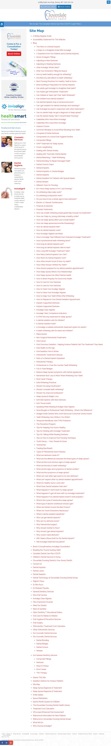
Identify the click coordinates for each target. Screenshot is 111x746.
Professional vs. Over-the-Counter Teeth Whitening (56, 365)
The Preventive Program (46, 424)
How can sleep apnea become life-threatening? (55, 223)
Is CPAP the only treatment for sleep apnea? (54, 317)
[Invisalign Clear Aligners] (13, 107)
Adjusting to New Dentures (47, 61)
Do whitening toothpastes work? (49, 196)
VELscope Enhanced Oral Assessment (48, 712)
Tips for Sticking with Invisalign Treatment (53, 431)
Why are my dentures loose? (47, 521)
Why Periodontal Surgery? (46, 524)
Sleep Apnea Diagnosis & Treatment (47, 688)
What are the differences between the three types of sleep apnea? (62, 459)
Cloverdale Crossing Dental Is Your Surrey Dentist (52, 560)
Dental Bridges (42, 644)
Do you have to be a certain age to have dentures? (56, 199)
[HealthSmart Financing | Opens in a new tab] (13, 118)
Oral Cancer (41, 341)
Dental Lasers (38, 571)
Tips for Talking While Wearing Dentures (52, 434)
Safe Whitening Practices (46, 382)
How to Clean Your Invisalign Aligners (51, 292)
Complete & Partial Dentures (47, 133)
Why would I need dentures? (47, 535)
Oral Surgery (38, 623)
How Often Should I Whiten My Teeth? (51, 265)
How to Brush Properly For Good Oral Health (54, 279)
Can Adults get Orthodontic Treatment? (52, 92)
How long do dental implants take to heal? (53, 247)
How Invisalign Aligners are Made (49, 234)
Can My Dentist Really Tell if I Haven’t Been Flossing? (57, 116)
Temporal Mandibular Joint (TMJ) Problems (53, 421)
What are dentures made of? (47, 455)
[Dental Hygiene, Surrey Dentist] (6, 167)
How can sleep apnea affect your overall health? (55, 220)
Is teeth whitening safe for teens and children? (54, 331)
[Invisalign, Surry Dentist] (6, 193)
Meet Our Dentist (40, 605)
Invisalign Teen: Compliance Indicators (51, 313)
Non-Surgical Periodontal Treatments (51, 337)
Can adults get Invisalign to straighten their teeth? (56, 88)
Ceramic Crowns (42, 126)
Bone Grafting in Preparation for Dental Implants (55, 85)
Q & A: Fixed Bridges (44, 369)
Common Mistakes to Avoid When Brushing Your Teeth (58, 130)
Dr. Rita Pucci (38, 585)
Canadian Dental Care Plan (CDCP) (46, 553)
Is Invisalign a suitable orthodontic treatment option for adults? (61, 327)
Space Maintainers (40, 698)
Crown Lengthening (44, 147)
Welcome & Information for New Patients (49, 716)
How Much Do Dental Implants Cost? (51, 258)
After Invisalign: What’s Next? (47, 67)
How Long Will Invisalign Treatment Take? (53, 251)
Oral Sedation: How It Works (47, 351)
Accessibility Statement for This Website (49, 40)
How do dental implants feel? (48, 227)
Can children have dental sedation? (50, 99)
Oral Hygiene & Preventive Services (47, 619)
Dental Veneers (42, 182)
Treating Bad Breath (44, 448)
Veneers (39, 651)
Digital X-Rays (38, 581)
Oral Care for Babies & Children (45, 616)
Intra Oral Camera (40, 595)
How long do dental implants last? (50, 244)
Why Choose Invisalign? (42, 726)
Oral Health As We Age (45, 348)
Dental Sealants (42, 175)
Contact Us (37, 564)
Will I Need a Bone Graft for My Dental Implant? (55, 538)
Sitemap (101, 734)
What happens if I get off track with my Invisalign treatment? (60, 493)
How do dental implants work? (48, 230)
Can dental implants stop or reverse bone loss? (55, 102)
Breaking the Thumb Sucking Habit (47, 550)
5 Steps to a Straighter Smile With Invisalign (53, 50)
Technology (34, 734)
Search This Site (39, 677)
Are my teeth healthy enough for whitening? (53, 74)
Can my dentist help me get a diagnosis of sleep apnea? (58, 112)
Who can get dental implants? (48, 518)
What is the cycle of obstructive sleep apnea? (54, 500)
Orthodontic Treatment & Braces (49, 355)
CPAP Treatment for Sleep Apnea (49, 144)
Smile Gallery (38, 695)
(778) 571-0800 (49, 7)
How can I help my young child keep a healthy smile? (57, 216)
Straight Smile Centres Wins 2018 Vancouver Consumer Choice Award (64, 414)
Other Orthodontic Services (44, 630)
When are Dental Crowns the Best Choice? (53, 507)
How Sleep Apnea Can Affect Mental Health (53, 275)
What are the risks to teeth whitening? (51, 466)
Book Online (65, 7)
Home (3, 734)
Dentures (40, 662)
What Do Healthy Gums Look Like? (50, 483)
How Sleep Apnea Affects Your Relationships (54, 272)
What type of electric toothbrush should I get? (54, 504)
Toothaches (41, 445)
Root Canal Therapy (44, 379)
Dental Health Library (64, 734)
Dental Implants (42, 168)
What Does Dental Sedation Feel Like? (51, 486)
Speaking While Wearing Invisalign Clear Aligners (55, 407)
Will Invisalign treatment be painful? (50, 542)
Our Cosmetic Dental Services (45, 633)
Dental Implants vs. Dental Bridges (50, 171)
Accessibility (7, 735)
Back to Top (5, 737)
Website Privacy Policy (85, 734)
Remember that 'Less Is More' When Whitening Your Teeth (59, 376)
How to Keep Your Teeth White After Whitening (55, 296)
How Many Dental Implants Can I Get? (51, 254)
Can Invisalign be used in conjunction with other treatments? (60, 109)
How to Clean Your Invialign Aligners (50, 289)
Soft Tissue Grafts (43, 403)
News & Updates (39, 609)
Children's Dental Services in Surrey (47, 557)
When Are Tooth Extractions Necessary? (52, 511)
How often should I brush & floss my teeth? (53, 261)
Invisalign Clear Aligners (45, 310)
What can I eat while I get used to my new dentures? (57, 476)
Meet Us (9, 734)
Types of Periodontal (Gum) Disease (50, 452)
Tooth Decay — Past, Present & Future (51, 441)
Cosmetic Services (19, 138)
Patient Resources (51, 734)
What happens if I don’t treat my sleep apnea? (54, 490)
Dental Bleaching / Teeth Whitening (50, 157)
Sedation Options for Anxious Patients (48, 681)
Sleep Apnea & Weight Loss (47, 396)
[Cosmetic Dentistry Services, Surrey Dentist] (6, 141)
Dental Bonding (42, 640)
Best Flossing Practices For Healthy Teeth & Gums (56, 81)
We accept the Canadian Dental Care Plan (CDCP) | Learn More (54, 24)
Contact (74, 734)
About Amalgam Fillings (46, 57)
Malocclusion (41, 334)
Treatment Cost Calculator (43, 709)
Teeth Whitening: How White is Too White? (53, 417)
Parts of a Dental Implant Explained (50, 358)
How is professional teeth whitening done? (53, 241)
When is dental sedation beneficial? (50, 514)
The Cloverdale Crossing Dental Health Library (51, 705)
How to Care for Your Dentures (48, 282)
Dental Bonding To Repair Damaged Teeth (53, 161)
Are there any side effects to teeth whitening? (54, 78)
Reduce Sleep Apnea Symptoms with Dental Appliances (58, 372)
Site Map (36, 684)
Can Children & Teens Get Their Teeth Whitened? (55, 95)
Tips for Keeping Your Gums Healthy (50, 428)
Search (95, 734)
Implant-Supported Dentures (48, 303)
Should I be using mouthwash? (48, 386)
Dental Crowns (42, 647)
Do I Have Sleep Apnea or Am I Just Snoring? (54, 189)
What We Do (38, 722)
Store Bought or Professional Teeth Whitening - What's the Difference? (64, 410)
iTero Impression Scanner (43, 602)
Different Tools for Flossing (47, 185)
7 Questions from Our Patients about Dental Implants (57, 54)
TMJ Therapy (41, 673)
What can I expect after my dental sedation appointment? (59, 479)
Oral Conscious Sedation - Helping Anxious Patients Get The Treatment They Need (69, 344)
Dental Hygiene (18, 164)
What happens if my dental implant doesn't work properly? (59, 497)
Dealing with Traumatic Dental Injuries (51, 154)
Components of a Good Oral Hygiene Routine (54, 137)
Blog (35, 43)
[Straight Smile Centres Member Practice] (13, 90)
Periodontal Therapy (44, 362)
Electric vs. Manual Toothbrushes (49, 202)
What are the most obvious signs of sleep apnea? (56, 462)
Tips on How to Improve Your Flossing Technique (56, 438)
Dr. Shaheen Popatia (41, 588)
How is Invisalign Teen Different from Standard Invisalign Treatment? (63, 237)
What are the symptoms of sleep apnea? (52, 473)
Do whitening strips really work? (49, 192)
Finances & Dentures (44, 206)
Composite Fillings (43, 140)
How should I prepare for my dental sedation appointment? (60, 268)
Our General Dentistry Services (45, 655)
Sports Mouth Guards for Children (46, 702)
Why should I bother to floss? (48, 528)
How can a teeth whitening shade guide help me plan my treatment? (63, 213)
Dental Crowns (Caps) (45, 164)
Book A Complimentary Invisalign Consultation (51, 547)
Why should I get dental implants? (50, 531)
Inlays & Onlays (42, 666)
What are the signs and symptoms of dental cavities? (57, 469)
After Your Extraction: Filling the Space (51, 71)
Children (41, 734)
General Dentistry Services (43, 592)
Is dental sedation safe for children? (50, 320)
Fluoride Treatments (44, 209)
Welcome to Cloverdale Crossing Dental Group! (52, 719)
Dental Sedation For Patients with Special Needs (55, 178)
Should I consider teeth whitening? (50, 389)
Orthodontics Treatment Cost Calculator (49, 626)
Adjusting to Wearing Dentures (48, 64)
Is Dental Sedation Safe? (46, 324)
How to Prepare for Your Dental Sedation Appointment (58, 299)
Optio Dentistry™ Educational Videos (47, 612)
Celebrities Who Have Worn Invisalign (51, 119)
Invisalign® (19, 189)
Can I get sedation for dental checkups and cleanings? (58, 106)
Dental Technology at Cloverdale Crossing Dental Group (55, 578)
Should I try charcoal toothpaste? (49, 393)
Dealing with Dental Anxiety (47, 151)
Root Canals (41, 669)
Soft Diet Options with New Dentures (51, 400)
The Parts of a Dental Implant (48, 47)
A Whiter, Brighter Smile (42, 36)
